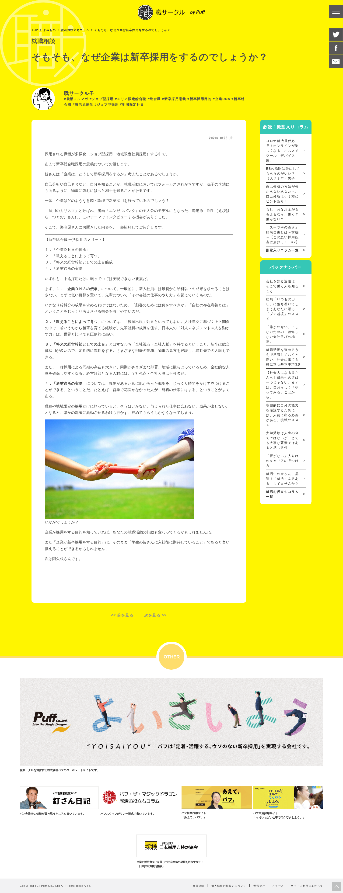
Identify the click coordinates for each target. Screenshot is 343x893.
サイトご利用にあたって (307, 885)
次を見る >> (155, 615)
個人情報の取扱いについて (229, 885)
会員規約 (198, 885)
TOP (35, 30)
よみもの (49, 30)
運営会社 (259, 885)
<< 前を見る (122, 615)
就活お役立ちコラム (75, 30)
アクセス (278, 885)
